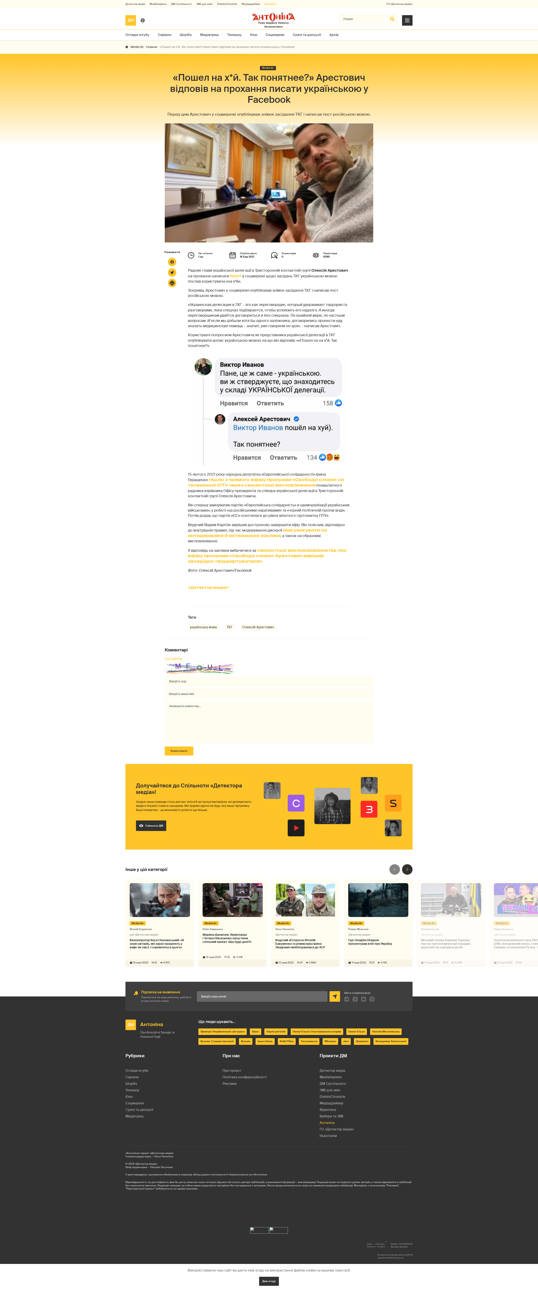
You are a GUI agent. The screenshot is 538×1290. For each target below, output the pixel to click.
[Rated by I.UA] (259, 1229)
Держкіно (362, 1041)
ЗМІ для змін (204, 4)
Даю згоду (269, 1281)
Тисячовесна (309, 1041)
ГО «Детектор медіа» (399, 4)
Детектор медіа (135, 4)
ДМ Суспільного (181, 4)
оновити (173, 659)
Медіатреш (209, 35)
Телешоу (234, 35)
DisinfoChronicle (227, 4)
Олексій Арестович (258, 627)
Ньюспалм (328, 1136)
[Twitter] (172, 272)
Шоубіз (186, 35)
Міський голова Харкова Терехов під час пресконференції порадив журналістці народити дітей (445, 943)
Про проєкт (232, 1070)
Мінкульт (330, 1041)
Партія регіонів (275, 1031)
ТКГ (230, 627)
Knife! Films (287, 1041)
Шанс (255, 1031)
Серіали (164, 35)
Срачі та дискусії (307, 35)
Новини (151, 47)
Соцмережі (275, 35)
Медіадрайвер (251, 4)
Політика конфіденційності (245, 1077)
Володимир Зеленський (391, 1041)
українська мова (203, 627)
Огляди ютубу (137, 35)
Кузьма (245, 1041)
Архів (334, 35)
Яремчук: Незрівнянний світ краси (222, 1031)
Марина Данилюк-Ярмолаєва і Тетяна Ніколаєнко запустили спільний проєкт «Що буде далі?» (227, 938)
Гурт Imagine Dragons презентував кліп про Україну (370, 942)
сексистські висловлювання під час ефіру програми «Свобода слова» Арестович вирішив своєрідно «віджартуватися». (267, 556)
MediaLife (137, 47)
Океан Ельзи (356, 1031)
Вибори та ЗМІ (331, 1116)
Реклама (230, 1083)
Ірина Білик (265, 1041)
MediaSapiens (158, 4)
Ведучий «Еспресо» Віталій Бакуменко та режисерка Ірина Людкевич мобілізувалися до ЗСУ (300, 943)
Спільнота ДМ (154, 825)
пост (235, 276)
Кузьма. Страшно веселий (217, 1041)
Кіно (253, 35)
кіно (346, 1041)
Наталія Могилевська (386, 1031)
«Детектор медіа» (208, 587)
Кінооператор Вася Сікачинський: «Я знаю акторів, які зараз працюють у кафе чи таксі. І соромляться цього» (157, 943)
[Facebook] (172, 262)
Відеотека (328, 1109)
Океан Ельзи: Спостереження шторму (317, 1031)
